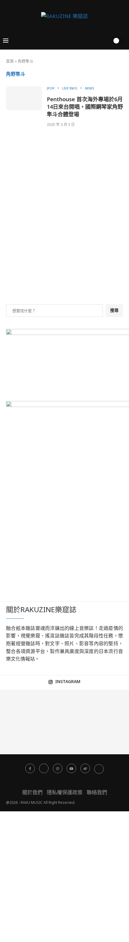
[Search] (106, 40)
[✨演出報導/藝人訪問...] (48, 738)
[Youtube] (71, 768)
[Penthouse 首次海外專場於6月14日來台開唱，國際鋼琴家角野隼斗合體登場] (24, 98)
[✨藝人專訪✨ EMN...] (16, 738)
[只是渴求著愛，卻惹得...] (80, 706)
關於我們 (32, 792)
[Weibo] (85, 768)
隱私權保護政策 (64, 792)
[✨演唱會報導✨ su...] (16, 706)
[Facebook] (30, 768)
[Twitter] (44, 768)
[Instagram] (57, 768)
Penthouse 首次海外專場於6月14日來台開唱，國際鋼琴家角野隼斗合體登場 (85, 107)
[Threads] (99, 768)
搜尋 (114, 310)
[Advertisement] (64, 227)
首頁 (10, 61)
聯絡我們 (97, 792)
